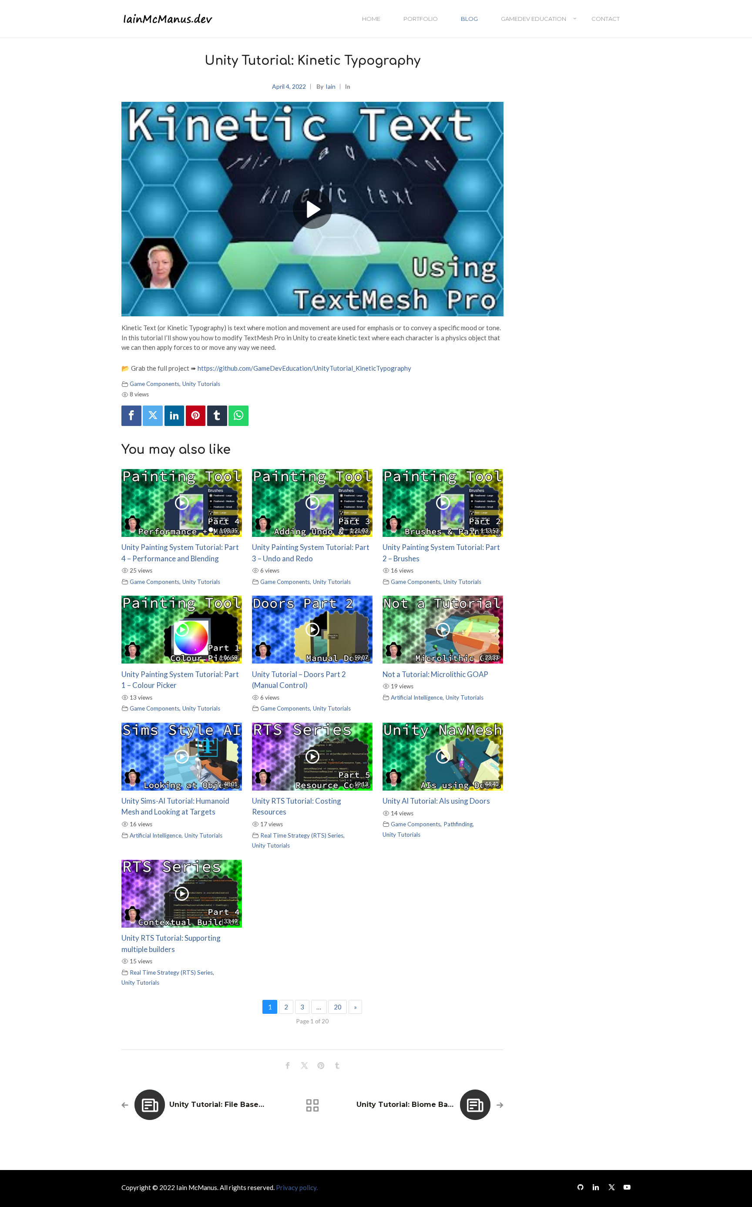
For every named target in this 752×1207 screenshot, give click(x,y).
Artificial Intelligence (417, 697)
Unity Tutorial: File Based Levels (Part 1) (243, 1104)
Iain (331, 86)
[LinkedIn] (596, 1186)
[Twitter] (153, 416)
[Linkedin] (174, 416)
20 (338, 1007)
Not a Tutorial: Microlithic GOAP (435, 674)
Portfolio (420, 18)
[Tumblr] (217, 416)
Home (371, 18)
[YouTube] (625, 1186)
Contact (605, 18)
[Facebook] (131, 416)
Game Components (154, 383)
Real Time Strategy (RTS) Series (301, 835)
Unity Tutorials (201, 383)
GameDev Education (533, 18)
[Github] (580, 1186)
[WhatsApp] (238, 416)
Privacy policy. (297, 1187)
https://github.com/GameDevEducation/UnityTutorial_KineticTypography (304, 368)
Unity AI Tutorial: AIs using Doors (436, 800)
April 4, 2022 (289, 86)
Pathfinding (458, 824)
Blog (469, 18)
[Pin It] (196, 416)
